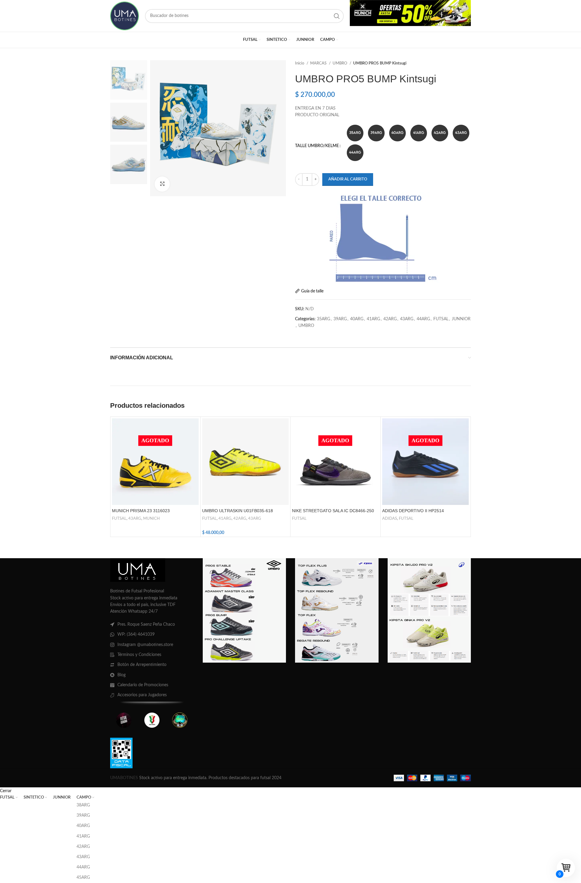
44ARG (423, 319)
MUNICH (151, 518)
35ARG (323, 319)
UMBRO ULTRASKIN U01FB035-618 (237, 510)
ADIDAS (389, 518)
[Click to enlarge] (162, 184)
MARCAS (318, 63)
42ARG (390, 319)
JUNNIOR (461, 319)
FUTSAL (440, 319)
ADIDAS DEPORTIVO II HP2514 (413, 510)
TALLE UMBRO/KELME (317, 146)
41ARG (373, 319)
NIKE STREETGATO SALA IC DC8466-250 (333, 510)
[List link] (152, 624)
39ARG (340, 319)
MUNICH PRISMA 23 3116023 (141, 510)
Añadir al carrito (347, 179)
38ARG (83, 805)
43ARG (406, 319)
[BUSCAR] (337, 16)
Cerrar (5, 791)
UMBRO (340, 63)
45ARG (83, 877)
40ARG (356, 319)
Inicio (300, 63)
